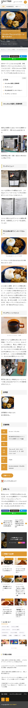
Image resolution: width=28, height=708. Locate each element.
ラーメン (22, 632)
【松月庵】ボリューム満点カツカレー (7, 588)
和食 (11, 635)
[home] (3, 699)
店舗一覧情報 (4, 694)
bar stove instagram (13, 466)
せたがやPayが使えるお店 (15, 694)
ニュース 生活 (14, 632)
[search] (25, 6)
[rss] (7, 699)
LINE (15, 59)
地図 (22, 438)
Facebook (6, 56)
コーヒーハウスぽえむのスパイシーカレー (20, 570)
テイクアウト (6, 632)
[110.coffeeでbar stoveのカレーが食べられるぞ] (7, 403)
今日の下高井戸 (11, 2)
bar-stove (5, 44)
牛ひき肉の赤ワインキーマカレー (12, 90)
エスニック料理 (6, 41)
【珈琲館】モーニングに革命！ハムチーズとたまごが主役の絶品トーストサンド (20, 613)
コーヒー (15, 44)
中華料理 (5, 635)
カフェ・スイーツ (7, 629)
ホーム (4, 49)
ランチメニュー (8, 87)
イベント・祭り (6, 626)
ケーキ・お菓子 (16, 629)
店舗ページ (7, 475)
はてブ (24, 56)
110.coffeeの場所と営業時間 (11, 83)
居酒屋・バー (18, 635)
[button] (2, 644)
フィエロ (17, 130)
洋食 (25, 576)
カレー (10, 44)
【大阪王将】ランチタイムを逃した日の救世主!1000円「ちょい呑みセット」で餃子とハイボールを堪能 (13, 685)
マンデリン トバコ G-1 (10, 93)
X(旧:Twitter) (15, 56)
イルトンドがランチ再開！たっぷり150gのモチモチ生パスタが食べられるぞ (19, 523)
